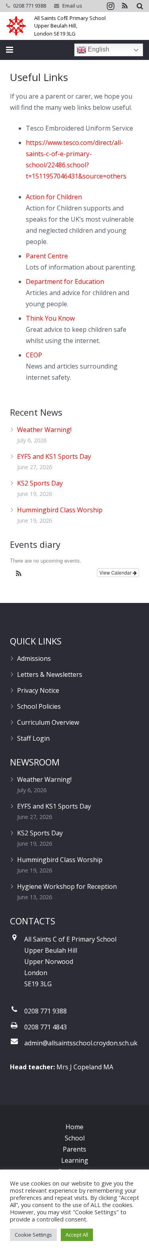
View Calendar (116, 572)
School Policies (39, 706)
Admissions (34, 658)
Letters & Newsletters (49, 674)
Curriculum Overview (48, 722)
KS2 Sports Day (40, 483)
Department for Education (65, 281)
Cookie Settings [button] (33, 1234)
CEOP (34, 355)
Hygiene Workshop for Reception (67, 886)
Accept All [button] (77, 1234)
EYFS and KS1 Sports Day (54, 456)
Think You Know (50, 318)
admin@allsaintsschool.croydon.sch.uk (80, 1043)
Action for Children (54, 196)
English (97, 49)
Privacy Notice (38, 690)
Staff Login (33, 738)
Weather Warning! (44, 429)
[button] (18, 574)
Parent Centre (47, 256)
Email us (72, 5)
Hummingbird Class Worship (60, 510)
